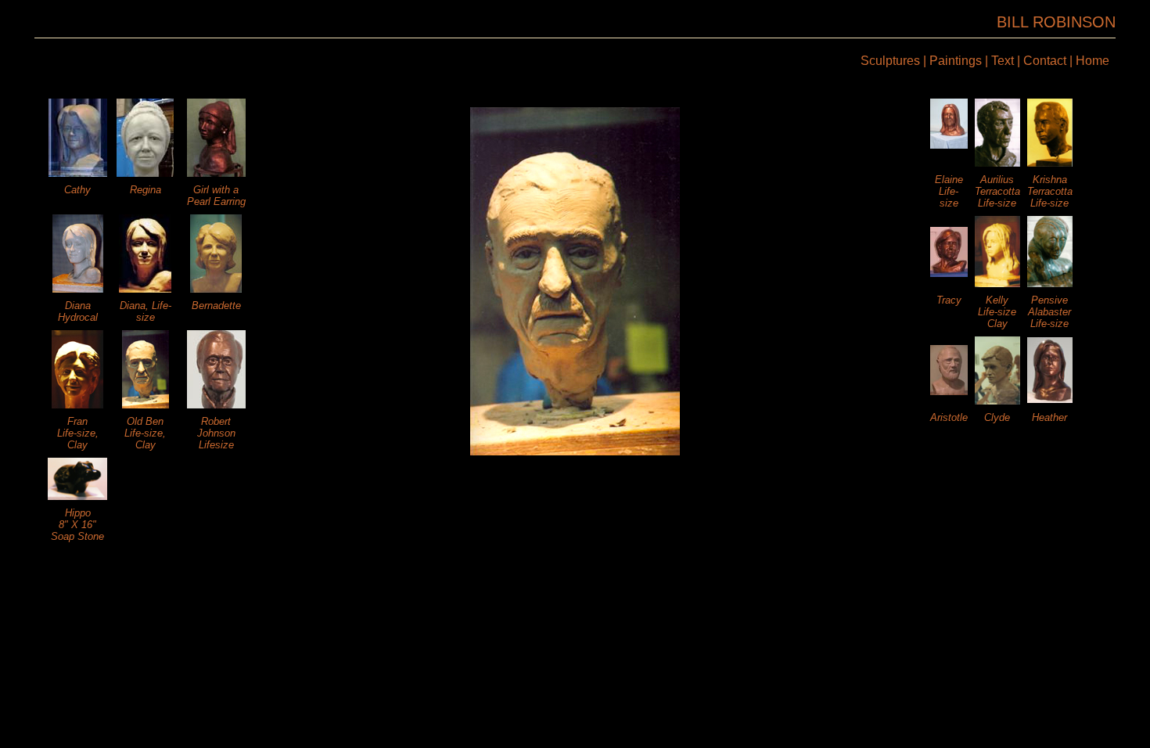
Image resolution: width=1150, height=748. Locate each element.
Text (1002, 60)
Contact (1044, 60)
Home (1092, 60)
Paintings (955, 60)
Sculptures (890, 60)
